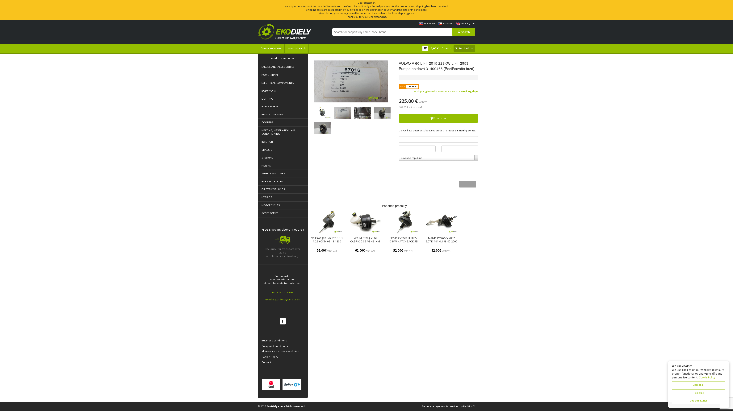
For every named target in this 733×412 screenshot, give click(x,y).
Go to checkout (464, 48)
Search (465, 32)
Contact (266, 362)
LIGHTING (267, 98)
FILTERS (266, 165)
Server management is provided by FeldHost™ (448, 406)
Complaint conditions (275, 346)
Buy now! (439, 118)
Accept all (698, 384)
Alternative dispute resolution (280, 351)
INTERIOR (267, 141)
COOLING (267, 122)
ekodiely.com (468, 23)
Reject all (699, 392)
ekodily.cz (448, 23)
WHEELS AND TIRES (273, 173)
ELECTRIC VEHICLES (273, 189)
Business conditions (274, 340)
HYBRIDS (267, 197)
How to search (296, 48)
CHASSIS (267, 149)
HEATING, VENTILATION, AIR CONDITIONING (278, 132)
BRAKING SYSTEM (272, 114)
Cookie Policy (270, 357)
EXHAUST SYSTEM (272, 181)
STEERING (268, 157)
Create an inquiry (271, 48)
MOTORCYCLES (271, 205)
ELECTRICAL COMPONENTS (278, 82)
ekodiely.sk (429, 23)
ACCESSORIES (270, 213)
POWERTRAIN (270, 74)
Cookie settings (698, 400)
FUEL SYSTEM (270, 106)
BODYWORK (269, 90)
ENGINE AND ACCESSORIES (278, 66)
